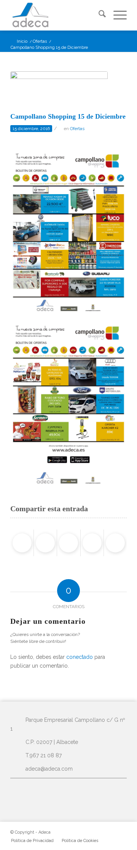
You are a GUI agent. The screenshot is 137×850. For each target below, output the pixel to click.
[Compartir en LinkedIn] (92, 542)
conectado (79, 657)
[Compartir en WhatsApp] (68, 542)
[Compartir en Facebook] (22, 542)
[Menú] (116, 15)
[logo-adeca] (57, 15)
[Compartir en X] (45, 542)
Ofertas (77, 128)
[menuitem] (98, 15)
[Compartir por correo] (115, 542)
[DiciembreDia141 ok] (59, 89)
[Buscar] (98, 15)
